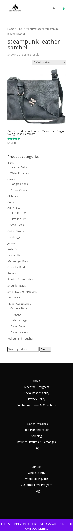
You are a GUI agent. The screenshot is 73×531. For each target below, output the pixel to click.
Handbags (13, 237)
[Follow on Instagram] (63, 510)
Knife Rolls (14, 249)
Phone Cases (18, 190)
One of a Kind (16, 267)
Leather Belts (18, 167)
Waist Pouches (19, 173)
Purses (11, 273)
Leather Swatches (36, 424)
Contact (36, 467)
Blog (37, 491)
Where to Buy (36, 473)
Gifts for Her (18, 213)
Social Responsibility (36, 393)
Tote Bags (14, 297)
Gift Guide (13, 208)
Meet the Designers (36, 387)
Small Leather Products (22, 291)
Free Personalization (36, 430)
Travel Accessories (19, 303)
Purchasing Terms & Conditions (36, 405)
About (36, 381)
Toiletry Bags (18, 320)
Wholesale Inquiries (36, 479)
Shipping (36, 436)
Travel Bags (17, 326)
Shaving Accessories (20, 279)
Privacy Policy (36, 399)
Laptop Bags (15, 255)
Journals (12, 243)
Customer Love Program (36, 485)
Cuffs (10, 202)
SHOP (20, 29)
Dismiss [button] (43, 528)
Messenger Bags (18, 261)
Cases (11, 179)
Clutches (12, 196)
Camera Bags (18, 308)
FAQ (36, 448)
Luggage (15, 314)
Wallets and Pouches (20, 338)
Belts (10, 162)
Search (45, 349)
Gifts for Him (18, 219)
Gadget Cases (19, 184)
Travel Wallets (19, 332)
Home (10, 29)
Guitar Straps (15, 231)
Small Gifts (17, 225)
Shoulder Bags (16, 285)
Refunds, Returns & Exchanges (36, 442)
